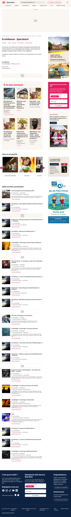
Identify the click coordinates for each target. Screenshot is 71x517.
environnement (28, 42)
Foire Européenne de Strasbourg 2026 (22, 190)
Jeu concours (58, 117)
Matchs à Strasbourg (16, 210)
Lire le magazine (54, 164)
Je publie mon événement (61, 487)
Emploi (62, 508)
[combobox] (58, 95)
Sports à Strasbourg (16, 423)
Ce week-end (25, 5)
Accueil (3, 35)
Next (43, 168)
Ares (12, 414)
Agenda (34, 5)
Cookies (23, 508)
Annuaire (13, 35)
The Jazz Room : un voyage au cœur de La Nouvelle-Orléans (27, 261)
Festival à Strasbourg (16, 272)
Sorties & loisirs (43, 5)
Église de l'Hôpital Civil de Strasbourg (21, 389)
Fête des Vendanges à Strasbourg (21, 315)
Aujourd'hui (8, 5)
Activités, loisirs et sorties (21, 35)
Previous (1, 168)
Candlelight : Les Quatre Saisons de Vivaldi (24, 385)
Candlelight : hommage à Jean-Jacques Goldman (26, 242)
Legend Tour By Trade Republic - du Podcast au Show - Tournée (25, 370)
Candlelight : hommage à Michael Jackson (24, 451)
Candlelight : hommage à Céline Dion (22, 399)
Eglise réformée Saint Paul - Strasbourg (22, 455)
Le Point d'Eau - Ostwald (18, 266)
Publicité (67, 508)
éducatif (4, 42)
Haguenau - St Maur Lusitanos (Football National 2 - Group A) (26, 354)
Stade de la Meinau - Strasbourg (20, 209)
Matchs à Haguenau (16, 226)
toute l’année (21, 42)
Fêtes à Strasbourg (15, 324)
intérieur (14, 42)
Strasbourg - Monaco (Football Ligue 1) (23, 231)
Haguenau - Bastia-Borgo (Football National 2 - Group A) (25, 288)
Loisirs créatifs (38, 35)
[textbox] (59, 96)
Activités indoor (31, 35)
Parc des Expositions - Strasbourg (20, 194)
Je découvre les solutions (61, 499)
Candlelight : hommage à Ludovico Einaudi (24, 328)
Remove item (58, 96)
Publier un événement (55, 2)
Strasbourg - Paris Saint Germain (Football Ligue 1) (26, 342)
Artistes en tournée (61, 5)
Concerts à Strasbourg (16, 252)
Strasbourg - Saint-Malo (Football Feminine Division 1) (27, 204)
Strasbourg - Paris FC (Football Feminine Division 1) (27, 276)
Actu (52, 5)
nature (9, 42)
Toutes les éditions (54, 170)
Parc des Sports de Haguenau (20, 224)
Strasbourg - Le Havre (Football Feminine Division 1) (26, 440)
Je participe (53, 122)
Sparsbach (11, 2)
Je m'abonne (58, 105)
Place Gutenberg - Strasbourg (20, 319)
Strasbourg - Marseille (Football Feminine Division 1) (26, 300)
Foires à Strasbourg (16, 199)
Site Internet (5, 66)
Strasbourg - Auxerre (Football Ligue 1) (23, 428)
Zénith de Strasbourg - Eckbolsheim (21, 375)
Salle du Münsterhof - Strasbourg (20, 246)
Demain (16, 5)
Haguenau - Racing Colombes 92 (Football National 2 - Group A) (27, 220)
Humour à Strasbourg (16, 381)
